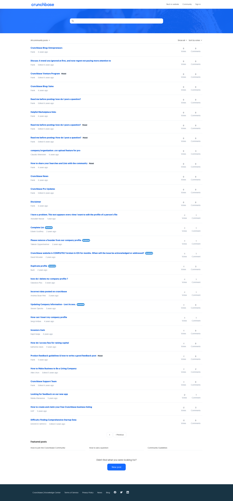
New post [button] (116, 467)
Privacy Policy (87, 492)
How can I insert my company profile (49, 317)
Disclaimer (36, 201)
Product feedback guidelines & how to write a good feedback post (63, 355)
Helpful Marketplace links (43, 112)
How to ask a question (98, 448)
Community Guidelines (157, 448)
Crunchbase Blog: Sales (42, 86)
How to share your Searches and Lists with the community (59, 163)
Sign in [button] (198, 4)
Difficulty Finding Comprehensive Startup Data (53, 419)
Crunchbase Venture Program (45, 73)
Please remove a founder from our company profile (56, 240)
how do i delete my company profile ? (49, 278)
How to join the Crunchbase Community (48, 448)
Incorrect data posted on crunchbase (49, 291)
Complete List (37, 227)
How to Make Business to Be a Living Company (54, 368)
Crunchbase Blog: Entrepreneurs (46, 47)
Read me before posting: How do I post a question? (56, 137)
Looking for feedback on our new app (49, 394)
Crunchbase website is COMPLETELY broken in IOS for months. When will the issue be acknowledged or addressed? (87, 253)
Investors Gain (38, 330)
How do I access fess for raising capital (50, 342)
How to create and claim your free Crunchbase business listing (61, 407)
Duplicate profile (39, 266)
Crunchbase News (39, 176)
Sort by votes (194, 40)
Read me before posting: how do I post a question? (56, 99)
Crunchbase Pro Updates (43, 188)
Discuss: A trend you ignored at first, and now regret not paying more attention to (71, 60)
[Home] (43, 4)
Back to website (172, 4)
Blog (108, 492)
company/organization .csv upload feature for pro (55, 150)
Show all (181, 40)
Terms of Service (71, 492)
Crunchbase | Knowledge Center (47, 492)
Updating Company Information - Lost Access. (53, 304)
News (99, 492)
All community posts (39, 40)
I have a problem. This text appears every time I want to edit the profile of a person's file (74, 214)
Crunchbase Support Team (44, 381)
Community (187, 4)
